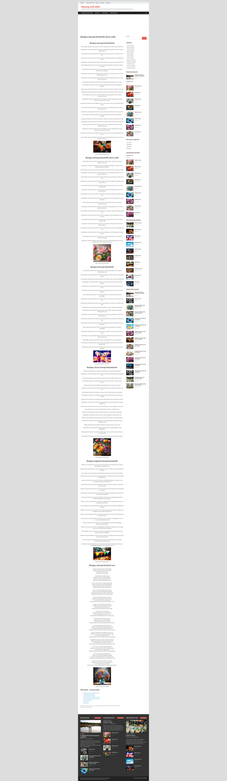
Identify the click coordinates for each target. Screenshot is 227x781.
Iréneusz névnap (138, 222)
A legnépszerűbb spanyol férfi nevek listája (139, 312)
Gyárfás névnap (137, 249)
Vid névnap (136, 281)
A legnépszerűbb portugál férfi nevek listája (139, 338)
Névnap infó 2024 (90, 738)
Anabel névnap (137, 125)
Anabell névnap (137, 118)
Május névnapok (130, 53)
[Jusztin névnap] (130, 275)
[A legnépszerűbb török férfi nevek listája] (130, 325)
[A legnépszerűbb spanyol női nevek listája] (130, 305)
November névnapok (131, 65)
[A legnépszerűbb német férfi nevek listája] (130, 377)
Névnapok (97, 2)
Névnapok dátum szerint (90, 2)
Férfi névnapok (107, 2)
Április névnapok (130, 51)
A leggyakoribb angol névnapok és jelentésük (139, 75)
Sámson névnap (137, 229)
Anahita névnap (137, 99)
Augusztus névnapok (131, 59)
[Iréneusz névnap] (130, 222)
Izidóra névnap (137, 298)
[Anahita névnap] (130, 99)
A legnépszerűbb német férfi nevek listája (139, 378)
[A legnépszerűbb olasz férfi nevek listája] (130, 364)
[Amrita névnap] (130, 131)
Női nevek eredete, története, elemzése (91, 698)
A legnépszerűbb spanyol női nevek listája (139, 306)
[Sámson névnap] (130, 229)
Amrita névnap (137, 131)
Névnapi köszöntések (88, 700)
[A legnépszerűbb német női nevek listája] (130, 370)
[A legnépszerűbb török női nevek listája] (130, 318)
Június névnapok (130, 55)
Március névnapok (130, 49)
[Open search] (146, 13)
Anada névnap (137, 105)
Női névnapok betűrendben (89, 694)
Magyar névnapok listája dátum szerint (91, 692)
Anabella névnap (137, 112)
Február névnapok (130, 47)
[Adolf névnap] (130, 262)
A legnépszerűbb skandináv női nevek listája (140, 384)
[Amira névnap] (130, 212)
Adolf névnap (137, 262)
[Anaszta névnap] (130, 86)
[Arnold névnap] (130, 255)
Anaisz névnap (137, 92)
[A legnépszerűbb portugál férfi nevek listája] (130, 338)
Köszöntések (86, 701)
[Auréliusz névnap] (130, 268)
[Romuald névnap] (130, 242)
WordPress (140, 778)
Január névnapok (130, 45)
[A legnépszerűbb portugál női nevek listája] (130, 331)
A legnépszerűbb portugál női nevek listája (139, 332)
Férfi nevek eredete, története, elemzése (92, 697)
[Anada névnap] (130, 105)
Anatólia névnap (129, 81)
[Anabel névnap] (130, 125)
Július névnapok (130, 57)
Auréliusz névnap (138, 268)
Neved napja (86, 702)
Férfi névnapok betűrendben (89, 695)
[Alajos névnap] (130, 236)
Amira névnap (137, 212)
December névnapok (131, 67)
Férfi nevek (129, 142)
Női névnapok (102, 2)
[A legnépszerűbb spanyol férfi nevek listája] (130, 311)
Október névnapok (130, 63)
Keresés (127, 36)
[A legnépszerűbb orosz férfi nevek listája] (130, 351)
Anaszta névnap (137, 85)
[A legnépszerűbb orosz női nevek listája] (130, 344)
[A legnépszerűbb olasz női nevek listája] (130, 357)
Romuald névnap (137, 242)
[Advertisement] (113, 25)
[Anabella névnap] (130, 112)
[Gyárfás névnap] (130, 249)
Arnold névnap (137, 255)
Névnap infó (129, 144)
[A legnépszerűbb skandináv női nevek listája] (130, 384)
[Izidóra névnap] (130, 298)
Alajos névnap (137, 235)
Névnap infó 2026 (90, 6)
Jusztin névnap (137, 275)
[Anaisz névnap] (130, 92)
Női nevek (129, 148)
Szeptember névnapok (131, 61)
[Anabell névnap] (130, 118)
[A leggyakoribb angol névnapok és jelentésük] (130, 74)
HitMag (145, 778)
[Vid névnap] (130, 281)
